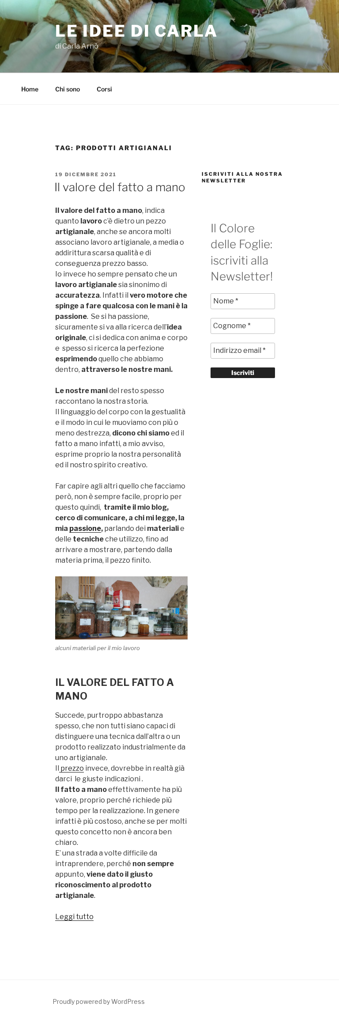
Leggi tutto (74, 916)
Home (29, 89)
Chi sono (67, 89)
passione (85, 528)
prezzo (71, 768)
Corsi (104, 89)
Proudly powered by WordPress (99, 1001)
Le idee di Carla (136, 31)
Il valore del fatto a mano (119, 187)
